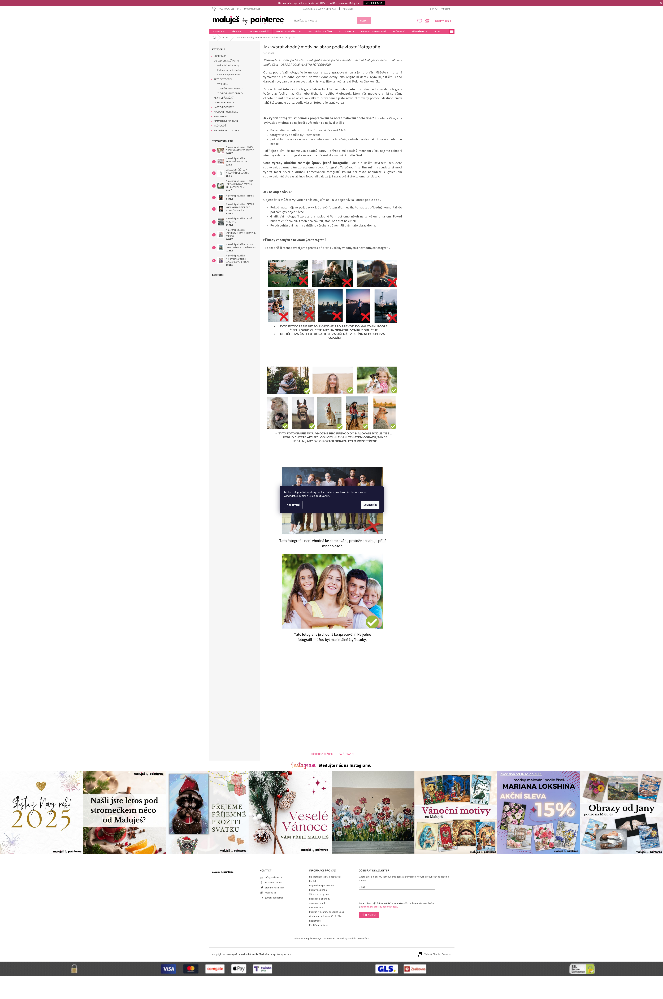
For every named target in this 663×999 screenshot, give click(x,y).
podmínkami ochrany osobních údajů (379, 907)
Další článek (346, 753)
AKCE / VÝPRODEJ (223, 79)
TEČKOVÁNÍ (220, 126)
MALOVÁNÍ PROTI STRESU (227, 130)
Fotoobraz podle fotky (229, 70)
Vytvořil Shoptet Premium (437, 954)
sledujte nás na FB (274, 887)
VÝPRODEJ (222, 84)
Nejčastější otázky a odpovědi (319, 9)
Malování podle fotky (228, 65)
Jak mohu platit (317, 903)
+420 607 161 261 (273, 882)
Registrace (315, 921)
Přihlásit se (369, 914)
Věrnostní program (319, 894)
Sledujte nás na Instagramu (345, 765)
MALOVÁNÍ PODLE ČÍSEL (226, 112)
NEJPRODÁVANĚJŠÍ (223, 98)
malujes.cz (270, 893)
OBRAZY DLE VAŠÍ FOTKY (226, 61)
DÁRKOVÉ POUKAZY (224, 102)
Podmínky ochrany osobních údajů (326, 912)
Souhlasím (370, 505)
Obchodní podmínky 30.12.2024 (325, 916)
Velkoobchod (316, 907)
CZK (432, 9)
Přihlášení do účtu (318, 925)
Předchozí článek (322, 753)
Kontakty (348, 9)
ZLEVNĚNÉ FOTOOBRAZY (230, 88)
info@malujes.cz (273, 877)
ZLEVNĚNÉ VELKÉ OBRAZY (230, 93)
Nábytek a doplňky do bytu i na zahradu (314, 938)
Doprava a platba (318, 890)
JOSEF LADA (220, 56)
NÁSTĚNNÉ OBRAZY (224, 107)
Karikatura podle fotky (229, 74)
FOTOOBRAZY (221, 116)
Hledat (364, 20)
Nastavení (293, 505)
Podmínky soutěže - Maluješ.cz (353, 938)
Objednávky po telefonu (321, 885)
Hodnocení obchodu (319, 899)
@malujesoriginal (274, 898)
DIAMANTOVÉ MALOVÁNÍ (226, 121)
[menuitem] (218, 31)
